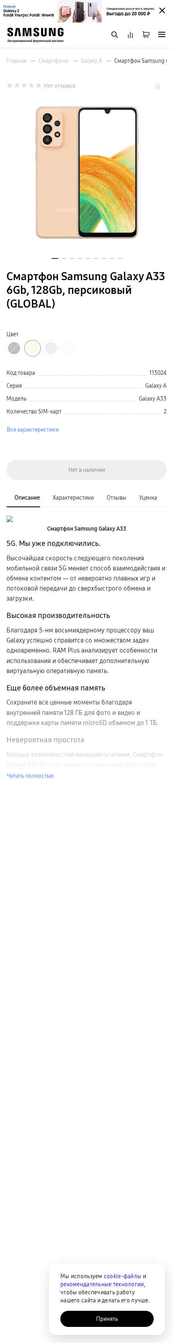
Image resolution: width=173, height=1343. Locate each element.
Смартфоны (54, 60)
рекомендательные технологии (102, 1284)
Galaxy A (91, 60)
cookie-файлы (122, 1276)
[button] (54, 258)
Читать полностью (30, 775)
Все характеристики (33, 429)
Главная (16, 60)
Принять (107, 1318)
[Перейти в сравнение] (130, 35)
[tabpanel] (86, 647)
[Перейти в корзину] (146, 35)
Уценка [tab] (148, 497)
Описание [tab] (27, 497)
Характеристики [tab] (73, 497)
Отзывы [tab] (116, 497)
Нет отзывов (59, 85)
